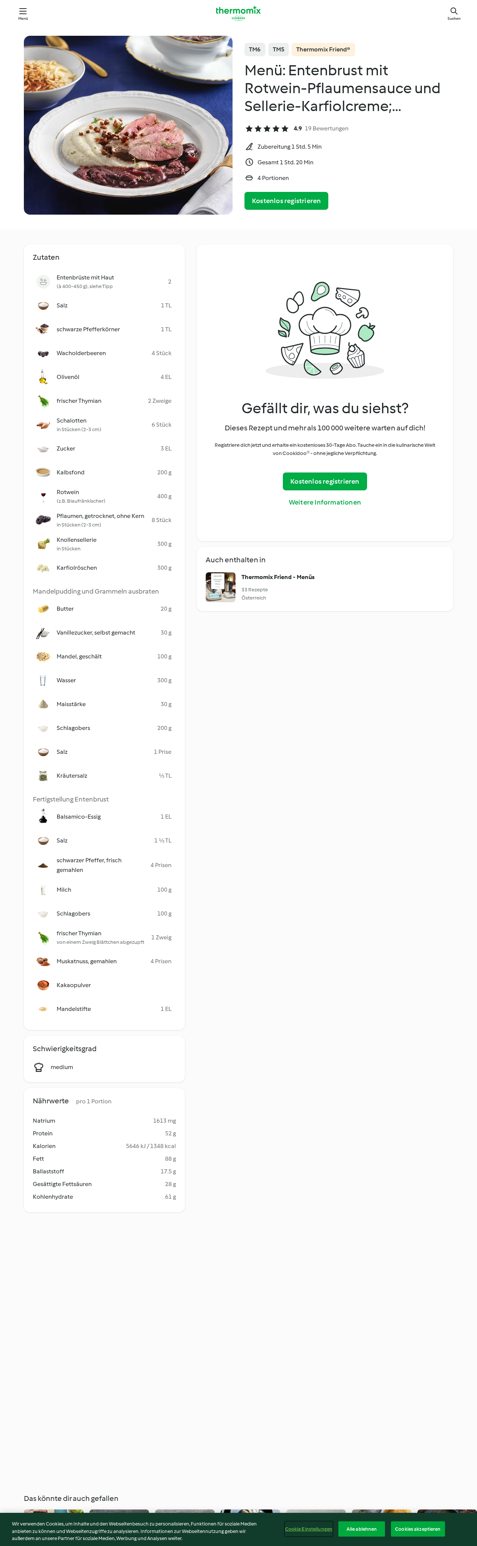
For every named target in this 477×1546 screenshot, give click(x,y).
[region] (238, 1529)
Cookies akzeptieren (417, 1528)
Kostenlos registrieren (286, 201)
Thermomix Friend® (323, 49)
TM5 (279, 49)
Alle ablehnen (362, 1528)
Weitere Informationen (325, 502)
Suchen (454, 18)
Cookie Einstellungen (309, 1528)
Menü (23, 18)
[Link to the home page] (238, 13)
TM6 (255, 49)
